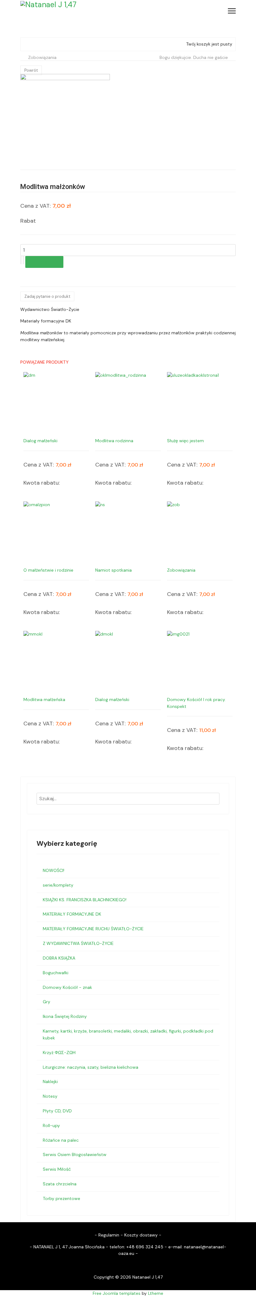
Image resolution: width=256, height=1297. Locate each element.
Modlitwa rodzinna (114, 440)
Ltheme (155, 1293)
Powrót (31, 70)
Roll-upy (51, 1125)
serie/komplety (58, 885)
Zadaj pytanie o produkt (47, 296)
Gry (46, 1001)
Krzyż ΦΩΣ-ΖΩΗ (59, 1052)
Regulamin (108, 1235)
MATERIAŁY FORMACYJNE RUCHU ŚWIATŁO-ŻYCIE (93, 929)
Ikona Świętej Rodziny (65, 1016)
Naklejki (50, 1081)
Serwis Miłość (57, 1169)
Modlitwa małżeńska (44, 699)
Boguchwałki (55, 972)
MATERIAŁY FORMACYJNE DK (72, 914)
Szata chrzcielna (59, 1184)
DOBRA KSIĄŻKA (59, 958)
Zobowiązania (42, 57)
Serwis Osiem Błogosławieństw (74, 1154)
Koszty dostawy (141, 1235)
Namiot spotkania (113, 570)
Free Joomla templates (116, 1293)
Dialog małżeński (40, 440)
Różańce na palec (61, 1140)
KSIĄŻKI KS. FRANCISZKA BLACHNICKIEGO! (84, 900)
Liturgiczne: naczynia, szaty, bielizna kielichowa (90, 1067)
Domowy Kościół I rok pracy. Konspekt (196, 703)
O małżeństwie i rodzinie (48, 570)
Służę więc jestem (185, 440)
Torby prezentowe (61, 1198)
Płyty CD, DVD (57, 1111)
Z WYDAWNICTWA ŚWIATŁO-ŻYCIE (78, 943)
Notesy (50, 1096)
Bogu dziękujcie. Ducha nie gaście (194, 57)
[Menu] (232, 11)
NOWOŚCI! (53, 870)
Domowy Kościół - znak (67, 987)
